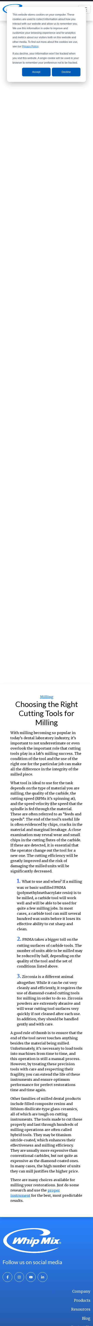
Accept (36, 72)
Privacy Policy (30, 46)
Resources (80, 1309)
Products (82, 1300)
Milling (46, 697)
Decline (66, 72)
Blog (86, 1318)
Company (81, 1291)
